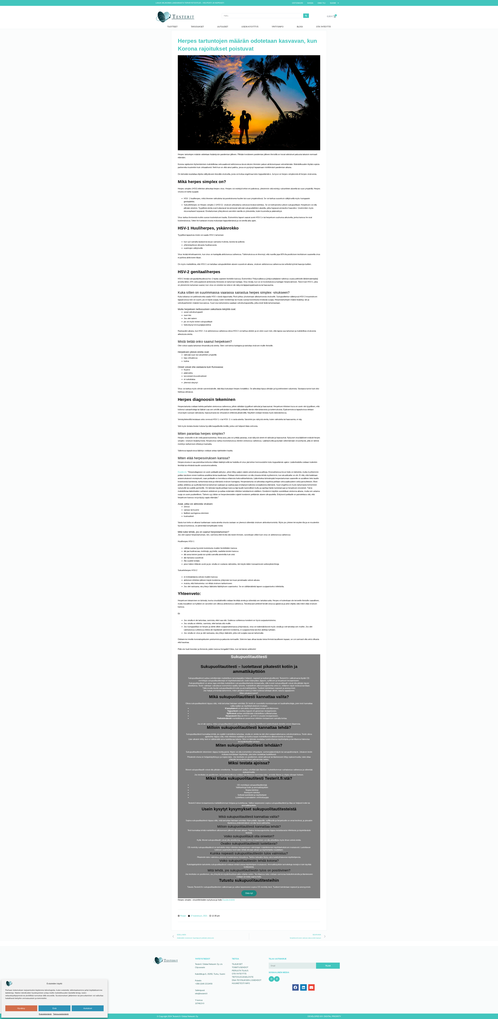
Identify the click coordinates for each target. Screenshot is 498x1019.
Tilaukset (237, 964)
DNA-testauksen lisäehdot (246, 980)
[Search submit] (306, 15)
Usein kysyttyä (249, 27)
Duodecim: (182, 472)
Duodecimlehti (228, 900)
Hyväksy (21, 1008)
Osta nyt (249, 893)
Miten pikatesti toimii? (249, 693)
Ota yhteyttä (323, 27)
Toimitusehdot (240, 967)
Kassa (310, 3)
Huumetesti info (241, 983)
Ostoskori (297, 3)
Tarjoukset (197, 27)
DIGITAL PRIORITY (332, 1016)
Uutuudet (222, 27)
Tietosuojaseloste (242, 977)
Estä (54, 1008)
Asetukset (87, 1008)
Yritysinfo (277, 27)
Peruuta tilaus (240, 970)
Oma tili (322, 3)
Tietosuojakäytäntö (61, 1014)
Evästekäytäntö (45, 1014)
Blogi (300, 27)
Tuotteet (172, 27)
